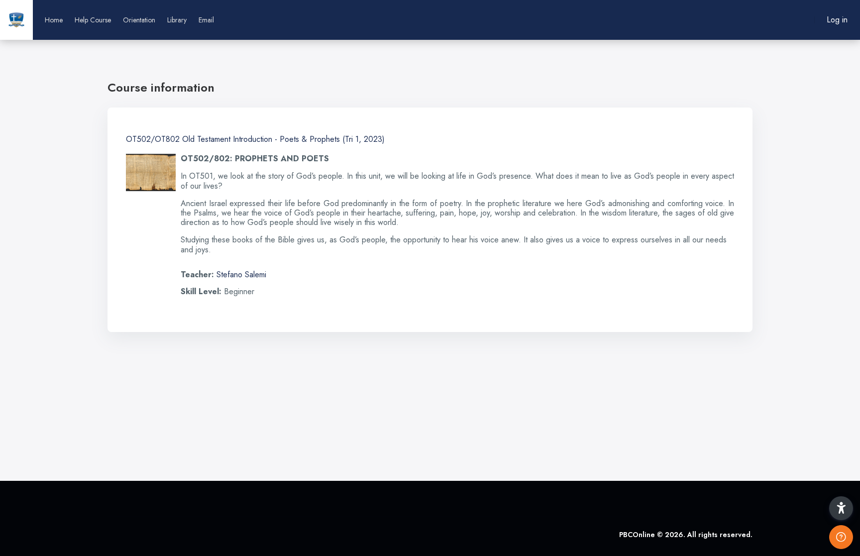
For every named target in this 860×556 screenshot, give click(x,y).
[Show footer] (841, 537)
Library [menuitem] (177, 20)
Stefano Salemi (241, 274)
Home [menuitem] (54, 20)
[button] (841, 508)
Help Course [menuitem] (93, 20)
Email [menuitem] (206, 20)
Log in (837, 19)
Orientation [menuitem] (139, 20)
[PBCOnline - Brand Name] (16, 20)
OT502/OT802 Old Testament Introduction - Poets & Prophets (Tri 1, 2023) (255, 139)
